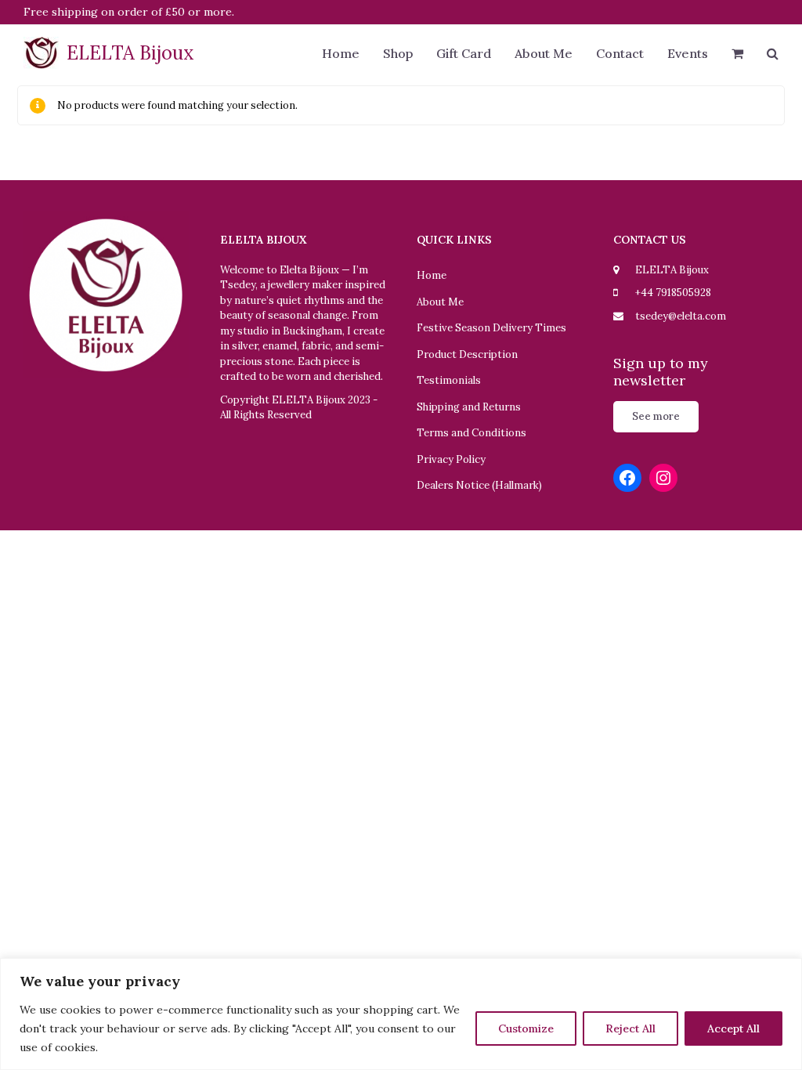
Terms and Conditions (471, 432)
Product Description (467, 354)
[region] (401, 1014)
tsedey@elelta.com (680, 316)
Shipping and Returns (469, 407)
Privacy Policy (451, 459)
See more (656, 416)
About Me (440, 302)
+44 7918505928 (673, 292)
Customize (526, 1028)
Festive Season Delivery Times (491, 327)
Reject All (630, 1028)
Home (431, 275)
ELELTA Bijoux (130, 53)
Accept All (733, 1028)
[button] (737, 54)
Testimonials (449, 380)
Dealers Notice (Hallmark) (479, 485)
